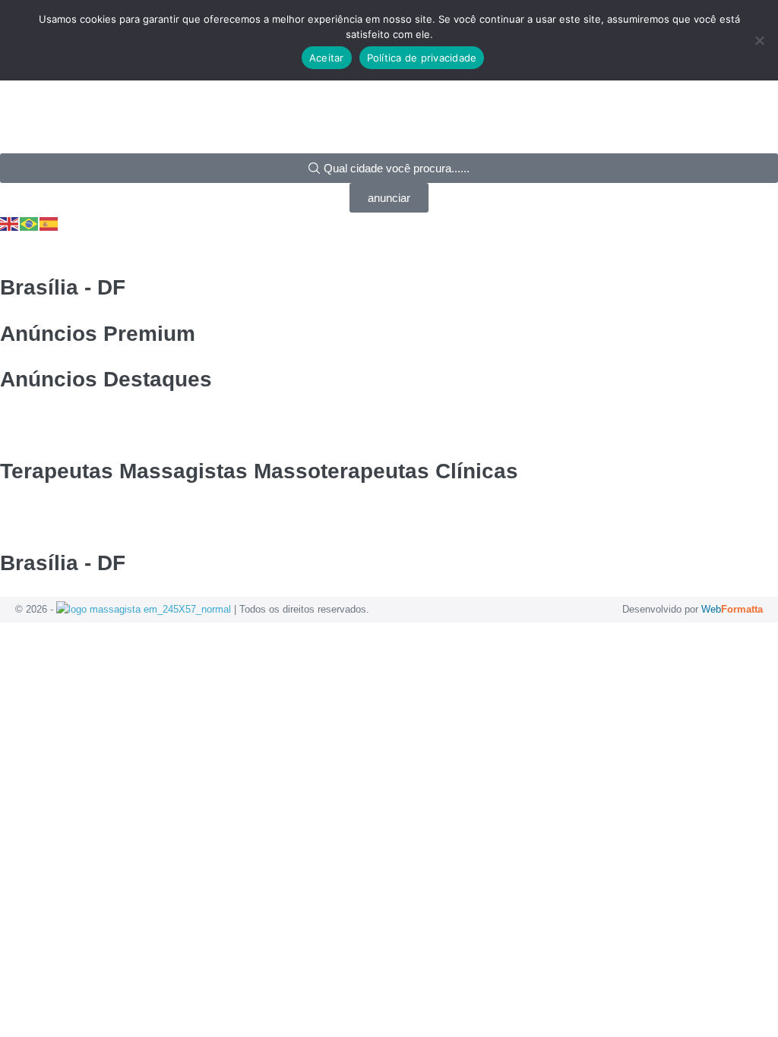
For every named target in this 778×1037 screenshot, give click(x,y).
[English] (10, 222)
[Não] (759, 40)
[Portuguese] (30, 222)
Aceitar (326, 58)
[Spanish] (49, 222)
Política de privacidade (422, 58)
